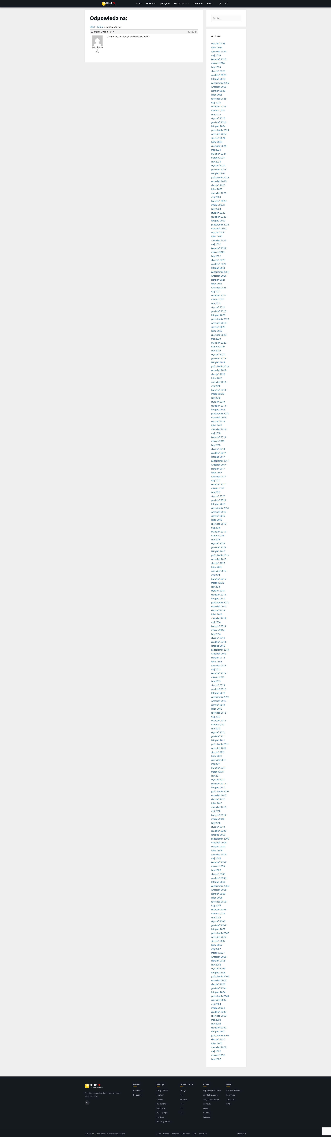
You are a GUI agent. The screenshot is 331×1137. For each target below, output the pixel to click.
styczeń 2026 (218, 71)
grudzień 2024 (218, 122)
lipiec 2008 (216, 897)
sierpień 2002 (218, 1039)
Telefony (160, 1095)
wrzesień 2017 (218, 464)
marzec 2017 (217, 488)
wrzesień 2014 (218, 606)
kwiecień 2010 (218, 815)
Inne (209, 4)
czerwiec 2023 (218, 193)
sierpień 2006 (218, 960)
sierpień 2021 (218, 280)
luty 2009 (216, 870)
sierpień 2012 (218, 705)
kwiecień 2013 (218, 673)
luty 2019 (216, 398)
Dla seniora (161, 1104)
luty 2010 (216, 823)
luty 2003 (216, 1023)
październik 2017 (220, 461)
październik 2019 (220, 366)
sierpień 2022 (218, 232)
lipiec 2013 (216, 661)
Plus (181, 1104)
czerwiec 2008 (218, 901)
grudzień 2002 (218, 1027)
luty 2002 (216, 1059)
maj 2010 (216, 811)
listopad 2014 (218, 598)
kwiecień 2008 (218, 909)
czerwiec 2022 (218, 240)
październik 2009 (220, 838)
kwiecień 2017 (218, 484)
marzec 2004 (218, 1008)
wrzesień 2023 (218, 181)
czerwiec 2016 (218, 524)
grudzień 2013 (218, 642)
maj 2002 (216, 1051)
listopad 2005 (218, 972)
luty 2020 (216, 350)
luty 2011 (215, 775)
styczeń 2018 (218, 449)
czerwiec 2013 (218, 665)
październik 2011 (219, 744)
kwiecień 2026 (218, 59)
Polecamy (137, 1095)
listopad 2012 (218, 693)
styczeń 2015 (218, 590)
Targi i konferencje (211, 1099)
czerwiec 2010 (218, 807)
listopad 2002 (218, 1031)
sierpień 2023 (218, 185)
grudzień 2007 (218, 925)
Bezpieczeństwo (233, 1090)
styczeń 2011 (217, 779)
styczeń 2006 (218, 968)
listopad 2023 (218, 173)
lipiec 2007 (216, 945)
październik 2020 (220, 319)
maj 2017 (216, 480)
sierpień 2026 (218, 43)
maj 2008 (216, 905)
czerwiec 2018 (218, 429)
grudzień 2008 (218, 878)
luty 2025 (216, 114)
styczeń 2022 (218, 260)
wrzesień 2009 (219, 842)
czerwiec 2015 (218, 571)
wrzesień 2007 (218, 937)
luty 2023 (216, 209)
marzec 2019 (217, 394)
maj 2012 (216, 716)
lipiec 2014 (216, 614)
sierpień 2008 (218, 894)
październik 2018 (220, 413)
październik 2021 (220, 272)
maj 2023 (216, 197)
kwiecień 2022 (218, 248)
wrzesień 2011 (218, 748)
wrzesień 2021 (218, 276)
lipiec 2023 (216, 189)
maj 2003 (216, 1020)
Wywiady (207, 1104)
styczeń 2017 (218, 496)
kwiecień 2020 (218, 342)
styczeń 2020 (218, 354)
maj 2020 (216, 338)
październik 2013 (220, 650)
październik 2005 (220, 976)
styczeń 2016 (218, 543)
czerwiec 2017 (218, 476)
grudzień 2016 (218, 500)
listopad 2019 (218, 362)
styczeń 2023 (218, 213)
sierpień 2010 (218, 799)
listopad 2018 (218, 409)
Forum (100, 27)
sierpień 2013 (218, 657)
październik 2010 (220, 791)
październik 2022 (220, 224)
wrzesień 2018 (218, 417)
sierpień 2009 (218, 846)
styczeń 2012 (218, 732)
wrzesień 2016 (218, 512)
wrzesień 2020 (218, 323)
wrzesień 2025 (218, 87)
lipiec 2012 (216, 708)
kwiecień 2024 (218, 154)
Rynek (197, 4)
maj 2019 (216, 386)
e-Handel (207, 1113)
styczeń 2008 (218, 921)
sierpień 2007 (218, 941)
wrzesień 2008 (218, 890)
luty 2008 (216, 917)
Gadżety (160, 1117)
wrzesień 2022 (218, 228)
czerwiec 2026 (218, 51)
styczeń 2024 (218, 165)
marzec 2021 (217, 299)
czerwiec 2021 (218, 287)
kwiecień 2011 (218, 768)
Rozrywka (230, 1095)
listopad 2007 (218, 929)
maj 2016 (216, 527)
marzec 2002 (218, 1055)
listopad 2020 (218, 315)
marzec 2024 (218, 157)
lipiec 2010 (216, 803)
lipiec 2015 (216, 567)
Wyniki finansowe (210, 1095)
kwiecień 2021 (218, 295)
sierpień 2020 (218, 327)
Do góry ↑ (241, 1133)
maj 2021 (216, 291)
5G (181, 1108)
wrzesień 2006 (219, 957)
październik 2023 (220, 177)
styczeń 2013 (218, 685)
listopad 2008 (218, 882)
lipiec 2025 (216, 94)
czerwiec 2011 (218, 760)
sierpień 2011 (218, 752)
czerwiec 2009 (218, 854)
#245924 (192, 32)
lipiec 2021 (216, 283)
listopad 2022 (218, 220)
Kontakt (166, 1133)
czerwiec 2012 (218, 712)
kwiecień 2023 (218, 201)
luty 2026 (216, 67)
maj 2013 (216, 669)
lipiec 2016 (216, 520)
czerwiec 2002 (218, 1047)
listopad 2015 (218, 551)
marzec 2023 (218, 205)
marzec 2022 (218, 252)
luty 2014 (216, 634)
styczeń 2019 (218, 401)
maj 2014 (216, 622)
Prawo (205, 1108)
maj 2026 (216, 55)
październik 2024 (220, 130)
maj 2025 (216, 102)
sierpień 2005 (218, 984)
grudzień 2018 (218, 405)
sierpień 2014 (218, 610)
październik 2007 (220, 933)
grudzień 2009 (218, 831)
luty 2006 (216, 964)
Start (139, 4)
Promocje (137, 1090)
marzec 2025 (218, 110)
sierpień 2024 (218, 138)
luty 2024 (216, 161)
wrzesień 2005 (218, 980)
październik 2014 (220, 602)
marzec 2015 (217, 583)
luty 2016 (216, 539)
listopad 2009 (218, 834)
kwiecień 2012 (218, 720)
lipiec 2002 (216, 1043)
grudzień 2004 (218, 988)
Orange (183, 1090)
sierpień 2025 (218, 91)
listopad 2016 (218, 504)
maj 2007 (216, 949)
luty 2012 (216, 728)
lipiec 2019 (216, 378)
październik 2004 (220, 996)
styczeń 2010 (218, 827)
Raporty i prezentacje (212, 1090)
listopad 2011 (218, 740)
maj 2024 (216, 150)
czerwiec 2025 (218, 98)
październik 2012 (220, 697)
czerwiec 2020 (218, 335)
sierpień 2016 (218, 516)
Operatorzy (180, 4)
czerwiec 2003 (218, 1016)
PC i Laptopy (162, 1113)
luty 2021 (216, 303)
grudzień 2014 (218, 594)
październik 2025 (220, 83)
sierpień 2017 (218, 468)
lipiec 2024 (216, 142)
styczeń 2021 (218, 307)
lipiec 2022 (216, 236)
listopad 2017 (218, 457)
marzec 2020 (218, 346)
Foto (228, 1104)
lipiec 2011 (216, 756)
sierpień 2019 (218, 374)
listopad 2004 (218, 992)
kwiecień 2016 (218, 531)
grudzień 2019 (218, 358)
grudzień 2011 (218, 736)
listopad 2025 (218, 79)
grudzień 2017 (218, 453)
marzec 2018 (217, 441)
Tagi (194, 1133)
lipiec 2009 (217, 850)
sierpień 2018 (218, 421)
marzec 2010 (217, 819)
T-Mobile (183, 1099)
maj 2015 (216, 575)
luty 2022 (216, 256)
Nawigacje (161, 1108)
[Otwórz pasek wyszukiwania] (226, 3)
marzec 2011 (217, 771)
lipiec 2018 (216, 425)
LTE (181, 1113)
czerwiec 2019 (218, 382)
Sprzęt (163, 4)
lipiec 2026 (216, 47)
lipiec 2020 (216, 331)
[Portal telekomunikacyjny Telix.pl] (94, 1086)
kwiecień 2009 (218, 862)
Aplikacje (230, 1099)
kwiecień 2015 (218, 579)
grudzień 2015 (218, 547)
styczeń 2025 (218, 118)
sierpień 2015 (218, 563)
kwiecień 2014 (218, 626)
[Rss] (87, 1102)
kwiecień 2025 (218, 106)
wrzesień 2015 (218, 559)
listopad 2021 (218, 268)
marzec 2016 (217, 535)
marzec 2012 (217, 724)
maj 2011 (215, 764)
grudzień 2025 (218, 75)
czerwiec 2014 (218, 618)
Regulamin (186, 1133)
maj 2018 (216, 433)
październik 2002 (220, 1035)
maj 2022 (216, 244)
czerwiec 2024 (218, 146)
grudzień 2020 (218, 311)
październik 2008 (220, 886)
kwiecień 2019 (218, 390)
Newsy (149, 4)
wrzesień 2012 (218, 701)
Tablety (160, 1099)
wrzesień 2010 (218, 795)
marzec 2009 (218, 866)
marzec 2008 (218, 913)
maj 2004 (216, 1004)
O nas (158, 1133)
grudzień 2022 (218, 217)
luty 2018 (216, 445)
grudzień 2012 (218, 689)
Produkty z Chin (163, 1121)
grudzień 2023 (218, 169)
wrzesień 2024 (218, 134)
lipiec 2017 (216, 472)
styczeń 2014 (218, 638)
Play (181, 1095)
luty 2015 (216, 587)
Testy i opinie (162, 1090)
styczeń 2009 (218, 874)
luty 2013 (216, 681)
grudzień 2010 (218, 783)
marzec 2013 (217, 677)
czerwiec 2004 (218, 1000)
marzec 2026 (218, 63)
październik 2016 (220, 508)
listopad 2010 (218, 787)
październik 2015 (220, 555)
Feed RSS (202, 1133)
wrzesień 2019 (218, 370)
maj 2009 (216, 858)
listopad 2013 (218, 646)
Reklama (206, 1117)
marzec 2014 (217, 630)
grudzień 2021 (218, 264)
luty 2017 (216, 492)
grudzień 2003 (218, 1012)
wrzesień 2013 (218, 653)
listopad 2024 (218, 126)
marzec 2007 (218, 953)
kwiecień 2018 (218, 437)
